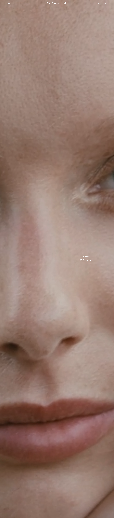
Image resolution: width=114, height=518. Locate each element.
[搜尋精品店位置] (105, 3)
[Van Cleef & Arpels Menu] (4, 3)
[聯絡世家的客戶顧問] (107, 3)
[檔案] (109, 3)
